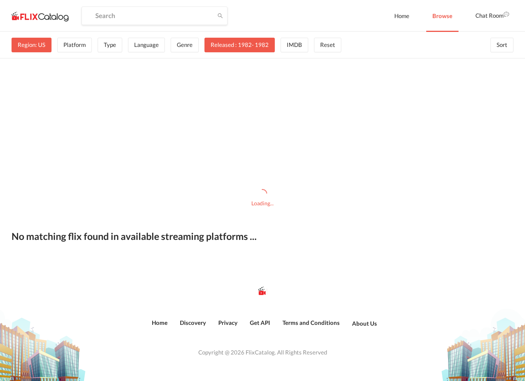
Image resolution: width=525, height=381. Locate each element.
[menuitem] (401, 15)
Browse (442, 15)
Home (401, 15)
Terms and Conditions (311, 322)
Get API (260, 322)
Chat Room (489, 15)
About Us (364, 323)
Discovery (193, 322)
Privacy (228, 322)
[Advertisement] (263, 124)
